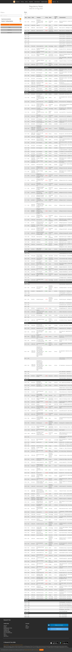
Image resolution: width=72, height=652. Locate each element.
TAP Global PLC (39, 530)
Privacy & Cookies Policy (28, 649)
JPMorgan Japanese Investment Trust (40, 223)
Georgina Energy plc (40, 550)
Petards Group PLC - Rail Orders (65, 596)
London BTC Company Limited (40, 587)
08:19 (26, 344)
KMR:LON (33, 429)
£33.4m (55, 442)
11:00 (26, 249)
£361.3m (56, 27)
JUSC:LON (33, 175)
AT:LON (32, 459)
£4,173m (56, 279)
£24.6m (55, 249)
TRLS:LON (33, 46)
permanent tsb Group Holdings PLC (40, 121)
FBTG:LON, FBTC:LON (33, 491)
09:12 (26, 311)
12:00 (26, 90)
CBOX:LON (33, 561)
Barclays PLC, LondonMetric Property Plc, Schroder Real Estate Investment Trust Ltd (40, 128)
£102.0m (56, 514)
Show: (25, 12)
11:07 (26, 242)
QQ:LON (33, 299)
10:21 (26, 269)
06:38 (26, 602)
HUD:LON (33, 523)
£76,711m (56, 404)
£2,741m (56, 299)
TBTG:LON (33, 455)
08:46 (26, 340)
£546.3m (56, 407)
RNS (28, 21)
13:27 (26, 55)
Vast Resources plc (40, 589)
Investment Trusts (51, 22)
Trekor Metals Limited (39, 570)
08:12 (26, 358)
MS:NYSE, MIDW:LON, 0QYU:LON (33, 498)
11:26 (26, 151)
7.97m (55, 586)
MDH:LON (33, 572)
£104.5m (56, 269)
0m (55, 97)
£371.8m (56, 255)
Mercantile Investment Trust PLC (40, 116)
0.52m (55, 46)
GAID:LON (33, 331)
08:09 (26, 365)
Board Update (62, 429)
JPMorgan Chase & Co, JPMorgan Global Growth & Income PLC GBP (40, 205)
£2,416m (56, 570)
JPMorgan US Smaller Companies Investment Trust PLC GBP (40, 175)
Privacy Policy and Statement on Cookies (16, 644)
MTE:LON (33, 21)
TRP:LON (33, 564)
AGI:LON (33, 291)
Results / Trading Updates (7, 21)
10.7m (55, 574)
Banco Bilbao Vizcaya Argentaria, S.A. (40, 264)
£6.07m (55, 596)
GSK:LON (33, 404)
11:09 (26, 236)
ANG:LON (33, 328)
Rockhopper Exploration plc (39, 382)
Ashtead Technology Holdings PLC (40, 459)
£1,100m (56, 64)
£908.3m (56, 451)
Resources (51, 75)
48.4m (55, 547)
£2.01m (55, 410)
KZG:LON (33, 535)
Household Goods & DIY (51, 28)
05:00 (26, 614)
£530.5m (56, 233)
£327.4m (56, 469)
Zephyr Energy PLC (40, 594)
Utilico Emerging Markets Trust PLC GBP (40, 274)
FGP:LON (33, 422)
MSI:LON (33, 543)
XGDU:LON (33, 49)
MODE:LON (33, 108)
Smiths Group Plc (40, 486)
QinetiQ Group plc (40, 299)
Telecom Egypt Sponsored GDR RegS (39, 395)
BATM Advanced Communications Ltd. (40, 508)
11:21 (26, 153)
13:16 (26, 60)
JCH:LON (33, 200)
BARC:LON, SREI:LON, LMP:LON (33, 128)
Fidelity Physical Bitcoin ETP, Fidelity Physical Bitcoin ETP (40, 491)
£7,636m (56, 486)
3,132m (55, 49)
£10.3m (55, 320)
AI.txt (5, 633)
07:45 (26, 382)
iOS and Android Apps (8, 632)
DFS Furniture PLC (40, 101)
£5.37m (55, 555)
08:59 (26, 325)
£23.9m (55, 291)
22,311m (56, 340)
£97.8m (55, 495)
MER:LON (33, 27)
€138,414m (56, 263)
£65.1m (55, 594)
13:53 (26, 34)
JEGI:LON (33, 188)
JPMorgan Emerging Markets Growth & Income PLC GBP (40, 229)
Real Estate (51, 239)
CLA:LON (33, 391)
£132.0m (56, 527)
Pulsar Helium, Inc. (40, 445)
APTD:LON (33, 136)
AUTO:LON (33, 279)
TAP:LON (33, 530)
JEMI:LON (33, 233)
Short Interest (37, 1)
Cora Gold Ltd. (39, 516)
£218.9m (56, 21)
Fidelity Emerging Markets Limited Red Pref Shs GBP (40, 105)
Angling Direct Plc (40, 328)
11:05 (26, 246)
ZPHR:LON (33, 594)
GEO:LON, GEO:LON (33, 476)
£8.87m (55, 512)
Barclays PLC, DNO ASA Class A (40, 83)
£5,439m (56, 69)
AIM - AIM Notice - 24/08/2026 (65, 371)
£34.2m (55, 328)
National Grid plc (40, 90)
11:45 (26, 112)
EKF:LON (33, 505)
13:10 (26, 64)
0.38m (55, 108)
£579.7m (56, 105)
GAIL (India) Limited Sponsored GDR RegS (40, 331)
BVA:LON (33, 263)
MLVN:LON (33, 519)
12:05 (26, 88)
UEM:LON (33, 274)
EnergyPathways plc (40, 308)
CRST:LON (33, 258)
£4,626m (56, 86)
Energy (50, 80)
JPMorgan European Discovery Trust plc (40, 196)
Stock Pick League (7, 631)
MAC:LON (33, 580)
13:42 (26, 42)
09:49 (26, 291)
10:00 (26, 279)
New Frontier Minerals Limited (40, 533)
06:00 (26, 609)
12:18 (26, 86)
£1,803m (56, 116)
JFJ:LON (32, 222)
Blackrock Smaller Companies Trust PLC (40, 414)
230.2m (55, 552)
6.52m (55, 532)
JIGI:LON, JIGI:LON (33, 211)
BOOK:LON (33, 462)
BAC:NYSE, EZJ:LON (33, 156)
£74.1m (55, 589)
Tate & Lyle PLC (39, 219)
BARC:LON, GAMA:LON (33, 336)
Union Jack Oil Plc (40, 80)
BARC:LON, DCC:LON (33, 134)
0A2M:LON (33, 340)
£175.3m (56, 258)
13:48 (26, 38)
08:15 (26, 351)
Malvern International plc (40, 520)
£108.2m (56, 505)
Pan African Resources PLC (39, 75)
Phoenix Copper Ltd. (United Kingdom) (40, 482)
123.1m (55, 445)
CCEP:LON (33, 112)
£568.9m (56, 195)
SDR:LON (33, 244)
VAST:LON (33, 589)
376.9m (55, 455)
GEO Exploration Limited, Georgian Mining (40, 475)
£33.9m (55, 479)
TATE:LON (33, 219)
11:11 (26, 175)
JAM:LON (33, 180)
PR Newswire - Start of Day (64, 609)
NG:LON (33, 90)
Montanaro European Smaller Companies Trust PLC (40, 22)
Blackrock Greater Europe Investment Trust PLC (40, 407)
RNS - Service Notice (63, 616)
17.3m (55, 572)
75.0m (55, 418)
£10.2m (55, 401)
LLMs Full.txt (6, 636)
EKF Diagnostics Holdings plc (39, 505)
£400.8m (56, 188)
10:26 (26, 263)
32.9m (55, 465)
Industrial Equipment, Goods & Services (51, 287)
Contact (27, 628)
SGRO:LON (33, 239)
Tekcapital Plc (39, 512)
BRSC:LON (33, 414)
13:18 (26, 57)
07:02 (26, 398)
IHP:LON (33, 60)
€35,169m (56, 112)
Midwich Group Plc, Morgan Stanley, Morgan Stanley (40, 498)
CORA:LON (33, 516)
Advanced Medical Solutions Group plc (40, 140)
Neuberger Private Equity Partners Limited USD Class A (40, 433)
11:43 (26, 116)
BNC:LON (33, 439)
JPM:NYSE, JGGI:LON (33, 205)
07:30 (26, 389)
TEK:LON (33, 512)
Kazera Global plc (40, 535)
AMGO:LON (33, 479)
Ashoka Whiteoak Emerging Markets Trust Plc (40, 418)
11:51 (26, 108)
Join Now (27, 626)
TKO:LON (33, 570)
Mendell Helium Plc (40, 572)
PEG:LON (33, 596)
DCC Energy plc (39, 69)
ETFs (50, 49)
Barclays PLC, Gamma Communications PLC (40, 336)
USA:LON (33, 502)
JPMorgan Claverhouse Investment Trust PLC (40, 200)
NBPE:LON (33, 433)
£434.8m (56, 192)
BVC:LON (33, 508)
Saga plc (38, 25)
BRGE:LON (33, 407)
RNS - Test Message (63, 614)
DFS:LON (33, 101)
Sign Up (54, 1)
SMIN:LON (33, 486)
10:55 (26, 253)
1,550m (55, 229)
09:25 (26, 304)
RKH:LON (33, 382)
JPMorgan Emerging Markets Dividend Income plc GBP (40, 233)
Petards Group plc (40, 596)
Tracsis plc (39, 514)
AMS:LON (33, 139)
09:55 (26, 284)
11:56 (26, 97)
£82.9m (55, 561)
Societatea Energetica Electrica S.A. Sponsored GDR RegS (40, 97)
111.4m (55, 538)
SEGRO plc (39, 239)
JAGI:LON (33, 216)
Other (50, 25)
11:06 (26, 244)
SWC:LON (33, 527)
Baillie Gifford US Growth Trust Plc (40, 502)
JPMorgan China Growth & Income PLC (40, 168)
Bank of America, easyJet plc (40, 156)
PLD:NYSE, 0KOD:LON (33, 159)
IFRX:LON (33, 465)
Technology (51, 46)
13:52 (26, 36)
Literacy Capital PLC (40, 462)
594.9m (55, 433)
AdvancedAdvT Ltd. (40, 552)
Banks (50, 121)
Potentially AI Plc (40, 291)
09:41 (26, 299)
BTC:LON (33, 586)
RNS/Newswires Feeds (8, 628)
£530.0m (56, 200)
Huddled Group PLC (40, 523)
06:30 (26, 605)
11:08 (26, 239)
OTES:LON (33, 311)
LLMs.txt (5, 635)
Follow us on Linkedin (59, 625)
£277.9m (56, 543)
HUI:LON (33, 574)
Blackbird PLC (39, 472)
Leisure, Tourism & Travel (51, 64)
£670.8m (56, 414)
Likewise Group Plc (40, 538)
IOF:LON (33, 495)
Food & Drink (50, 112)
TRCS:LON (33, 514)
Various (50, 83)
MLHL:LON (33, 55)
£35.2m (55, 550)
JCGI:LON (33, 168)
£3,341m (56, 75)
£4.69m (55, 80)
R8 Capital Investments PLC (40, 109)
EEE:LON (33, 375)
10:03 (26, 277)
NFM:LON (33, 532)
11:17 (26, 158)
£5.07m (55, 482)
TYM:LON (33, 555)
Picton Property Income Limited (40, 256)
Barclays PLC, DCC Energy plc (40, 134)
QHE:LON (33, 401)
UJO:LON (33, 80)
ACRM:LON (33, 410)
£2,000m (56, 180)
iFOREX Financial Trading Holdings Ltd (40, 465)
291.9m (55, 459)
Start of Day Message (63, 611)
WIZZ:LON (33, 64)
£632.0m (56, 382)
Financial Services (50, 244)
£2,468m (56, 219)
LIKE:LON (33, 538)
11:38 (26, 128)
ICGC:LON (33, 287)
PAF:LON (33, 75)
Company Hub (6, 630)
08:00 (26, 371)
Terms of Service (35, 649)
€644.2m (56, 287)
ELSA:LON (33, 97)
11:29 (26, 147)
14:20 (26, 25)
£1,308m (56, 60)
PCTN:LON (33, 255)
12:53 (26, 69)
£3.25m (55, 523)
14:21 (26, 21)
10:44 (26, 258)
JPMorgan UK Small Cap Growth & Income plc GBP (40, 192)
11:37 (26, 133)
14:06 (26, 27)
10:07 (26, 274)
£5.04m (55, 472)
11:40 (26, 123)
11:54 (26, 101)
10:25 (26, 266)
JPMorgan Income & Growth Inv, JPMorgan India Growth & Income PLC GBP (40, 211)
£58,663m (56, 90)
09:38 (26, 302)
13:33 (26, 49)
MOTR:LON (33, 269)
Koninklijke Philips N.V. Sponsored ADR (40, 340)
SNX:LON (33, 442)
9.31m (55, 391)
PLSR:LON (33, 445)
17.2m (55, 308)
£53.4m (55, 508)
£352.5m (56, 375)
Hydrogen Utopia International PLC (40, 575)
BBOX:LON (33, 86)
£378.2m (56, 101)
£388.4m (56, 216)
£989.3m (56, 422)
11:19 (26, 155)
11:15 (26, 161)
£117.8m (56, 136)
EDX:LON (33, 547)
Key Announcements (6, 19)
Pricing (22, 1)
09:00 (26, 320)
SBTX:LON (33, 558)
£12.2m (55, 580)
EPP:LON (33, 308)
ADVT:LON (33, 552)
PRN (28, 55)
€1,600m (56, 121)
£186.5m (56, 429)
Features (17, 1)
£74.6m (55, 516)
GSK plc (38, 404)
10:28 (26, 261)
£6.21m (55, 564)
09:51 (26, 287)
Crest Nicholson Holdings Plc (39, 259)
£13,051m (56, 239)
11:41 (26, 119)
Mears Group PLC (40, 27)
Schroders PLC (39, 244)
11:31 (26, 139)
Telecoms (50, 311)
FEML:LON (33, 105)
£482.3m (56, 274)
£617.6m (56, 139)
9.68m (55, 530)
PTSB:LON (33, 121)
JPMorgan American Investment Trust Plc (40, 180)
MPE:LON (33, 451)
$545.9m (56, 55)
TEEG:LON (33, 395)
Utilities (50, 69)
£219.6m (56, 175)
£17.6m (55, 535)
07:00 (26, 407)
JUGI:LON (33, 192)
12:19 (26, 80)
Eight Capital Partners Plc (39, 249)
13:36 (26, 46)
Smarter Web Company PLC (39, 528)
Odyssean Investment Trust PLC (40, 470)
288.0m (55, 462)
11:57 (26, 94)
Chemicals (51, 495)
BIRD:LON (33, 472)
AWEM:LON (33, 418)
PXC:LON (33, 482)
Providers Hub (6, 629)
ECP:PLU (33, 249)
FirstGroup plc (39, 422)
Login (50, 1)
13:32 (26, 52)
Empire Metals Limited (39, 376)
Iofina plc (38, 495)
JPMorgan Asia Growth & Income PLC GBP (40, 216)
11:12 (26, 168)
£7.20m (55, 519)
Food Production (51, 220)
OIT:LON (33, 469)
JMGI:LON (33, 229)
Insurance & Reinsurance (51, 55)
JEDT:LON (33, 195)
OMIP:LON (33, 320)
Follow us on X (59, 628)
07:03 (26, 395)
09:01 (26, 317)
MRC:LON (33, 116)
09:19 (26, 308)
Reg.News (31, 1)
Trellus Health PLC (40, 46)
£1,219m (56, 222)
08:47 (26, 331)
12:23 (26, 78)
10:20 (26, 271)
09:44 (26, 292)
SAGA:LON (33, 25)
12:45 (26, 75)
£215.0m (56, 168)
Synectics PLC (39, 442)
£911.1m (56, 502)
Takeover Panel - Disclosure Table (65, 387)
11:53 (26, 105)
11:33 (26, 136)
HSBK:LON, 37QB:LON (33, 351)
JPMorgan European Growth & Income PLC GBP (40, 188)
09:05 (26, 315)
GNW (29, 136)
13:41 (26, 43)
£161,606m (56, 439)
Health (50, 139)
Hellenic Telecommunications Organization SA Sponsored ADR (40, 312)
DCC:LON (33, 69)
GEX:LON (33, 550)
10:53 (26, 255)
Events (26, 1)
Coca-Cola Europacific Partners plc (40, 112)
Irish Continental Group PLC (40, 287)
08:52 (26, 328)
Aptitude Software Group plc (40, 137)
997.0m (55, 25)
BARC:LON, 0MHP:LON (33, 83)
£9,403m (56, 244)
